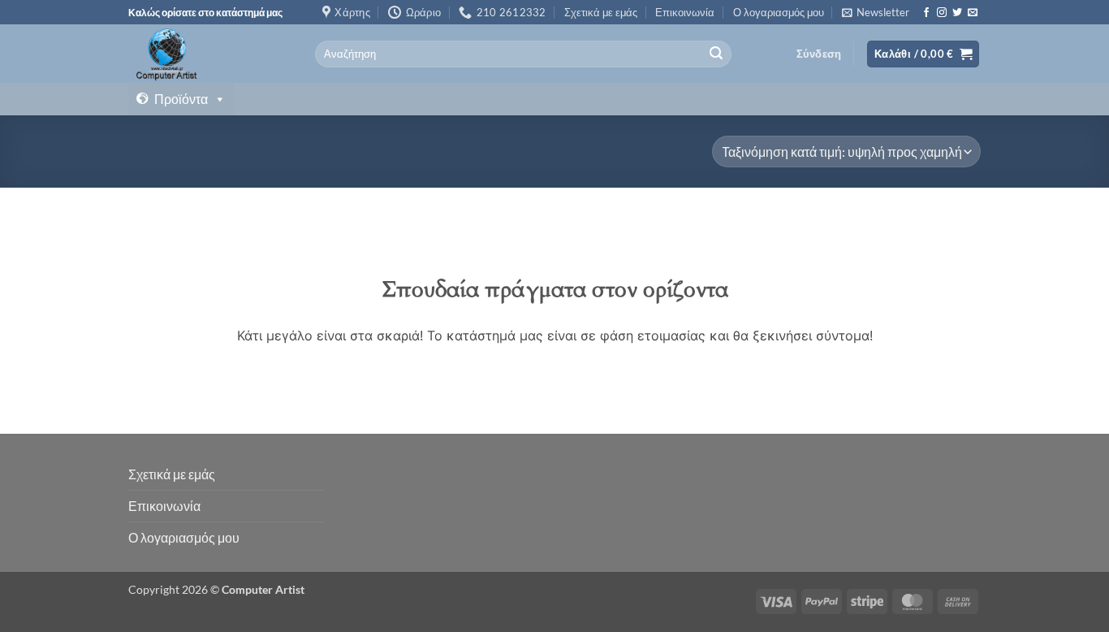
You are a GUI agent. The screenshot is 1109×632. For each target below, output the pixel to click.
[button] (875, 12)
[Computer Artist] (209, 53)
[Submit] (716, 54)
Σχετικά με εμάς (600, 12)
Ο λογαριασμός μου (778, 12)
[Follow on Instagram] (942, 13)
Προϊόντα (181, 98)
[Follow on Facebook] (926, 13)
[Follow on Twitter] (957, 13)
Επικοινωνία (684, 12)
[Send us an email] (972, 13)
